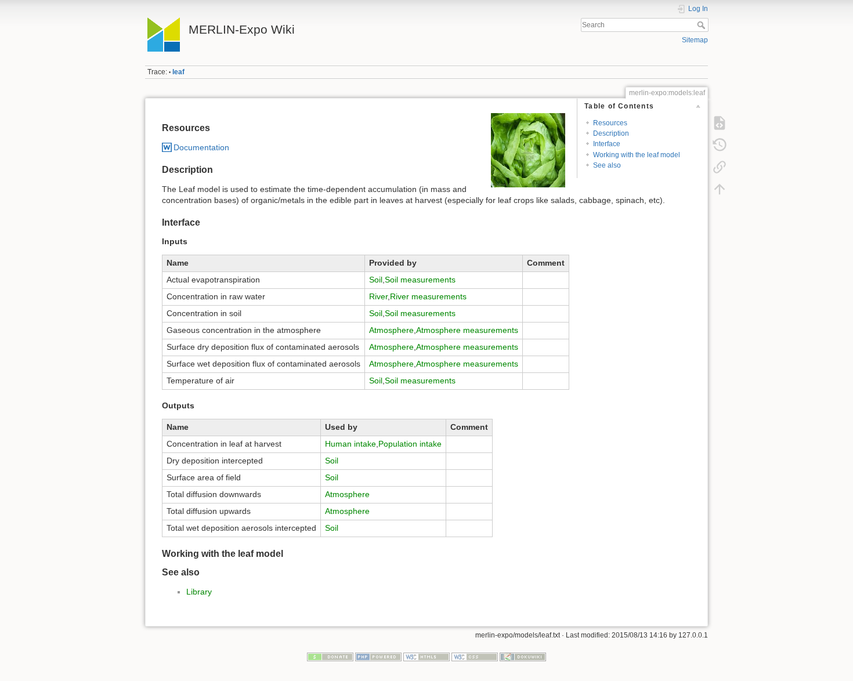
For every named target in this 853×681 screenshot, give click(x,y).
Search (702, 25)
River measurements (428, 296)
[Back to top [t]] (719, 189)
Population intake (410, 443)
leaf (178, 72)
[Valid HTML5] (426, 656)
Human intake (350, 443)
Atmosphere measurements (467, 330)
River (378, 296)
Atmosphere (391, 330)
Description (611, 133)
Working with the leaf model (636, 155)
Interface (606, 144)
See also (607, 165)
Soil (375, 279)
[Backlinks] (719, 167)
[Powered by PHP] (378, 656)
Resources (610, 123)
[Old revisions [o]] (719, 145)
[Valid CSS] (474, 656)
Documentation (201, 147)
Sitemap (695, 40)
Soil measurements (420, 279)
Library (199, 591)
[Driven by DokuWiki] (523, 656)
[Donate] (330, 656)
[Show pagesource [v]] (719, 123)
